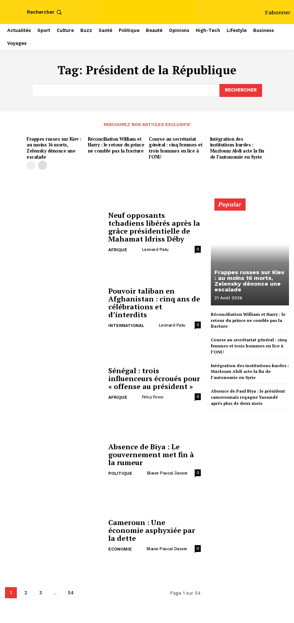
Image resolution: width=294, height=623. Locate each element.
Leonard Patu (155, 249)
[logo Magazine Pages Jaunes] (148, 11)
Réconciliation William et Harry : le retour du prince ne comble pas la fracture (116, 145)
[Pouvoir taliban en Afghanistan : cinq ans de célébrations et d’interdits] (54, 308)
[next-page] (42, 165)
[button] (45, 12)
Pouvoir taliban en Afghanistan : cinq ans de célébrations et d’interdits (154, 302)
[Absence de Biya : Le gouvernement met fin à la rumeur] (54, 460)
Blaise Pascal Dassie (167, 473)
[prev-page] (31, 165)
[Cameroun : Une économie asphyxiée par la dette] (54, 535)
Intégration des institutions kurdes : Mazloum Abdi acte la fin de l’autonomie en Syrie (237, 148)
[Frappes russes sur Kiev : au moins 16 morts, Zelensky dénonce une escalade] (250, 255)
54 (71, 592)
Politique (120, 473)
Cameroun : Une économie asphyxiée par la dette (151, 530)
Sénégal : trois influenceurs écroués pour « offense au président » (154, 378)
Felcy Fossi (152, 396)
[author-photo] (136, 249)
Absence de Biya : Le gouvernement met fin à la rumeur (151, 454)
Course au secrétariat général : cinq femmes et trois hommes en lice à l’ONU (175, 148)
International (126, 325)
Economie (120, 549)
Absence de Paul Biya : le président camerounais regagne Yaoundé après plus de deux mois (248, 397)
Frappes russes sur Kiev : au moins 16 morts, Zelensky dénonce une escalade (54, 148)
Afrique (117, 249)
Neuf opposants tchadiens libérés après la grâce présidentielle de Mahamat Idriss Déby (154, 227)
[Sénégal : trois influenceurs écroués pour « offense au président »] (54, 384)
